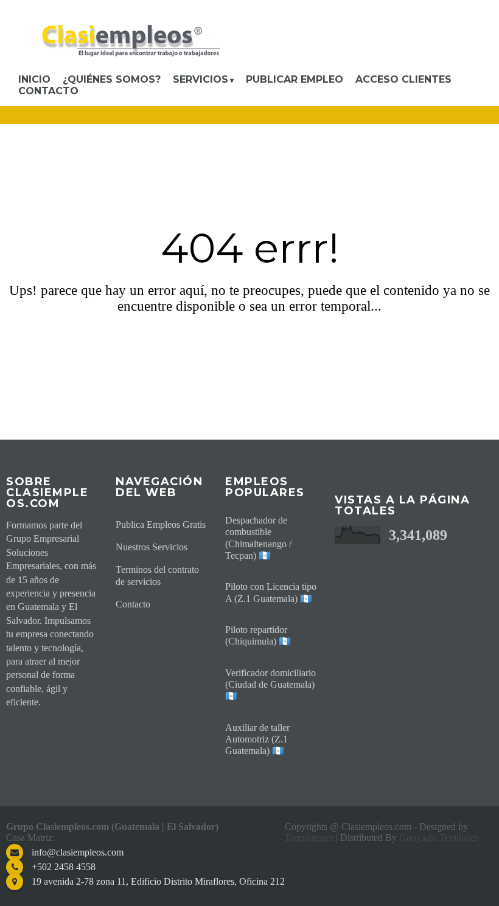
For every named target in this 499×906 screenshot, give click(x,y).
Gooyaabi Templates (438, 837)
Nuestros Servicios (151, 547)
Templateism (309, 837)
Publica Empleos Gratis (161, 524)
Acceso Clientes (403, 79)
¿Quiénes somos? (112, 79)
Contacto (48, 91)
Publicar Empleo (294, 79)
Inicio (34, 79)
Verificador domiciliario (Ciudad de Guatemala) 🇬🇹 (270, 684)
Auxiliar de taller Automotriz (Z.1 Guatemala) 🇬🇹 (257, 739)
